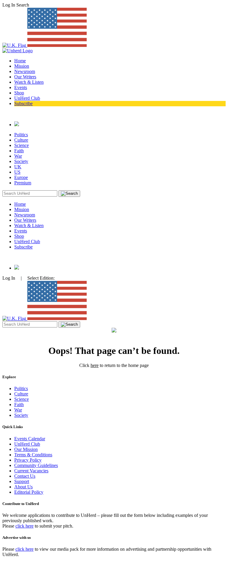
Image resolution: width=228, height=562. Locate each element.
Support (21, 481)
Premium (22, 182)
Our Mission (26, 449)
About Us (23, 486)
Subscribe (23, 103)
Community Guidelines (36, 465)
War (18, 156)
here (95, 365)
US (17, 172)
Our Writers (25, 76)
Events (20, 87)
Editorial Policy (28, 492)
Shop (19, 92)
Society (21, 161)
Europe (21, 177)
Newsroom (24, 71)
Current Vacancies (31, 470)
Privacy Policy (28, 460)
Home (20, 60)
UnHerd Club (27, 98)
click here (24, 525)
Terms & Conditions (33, 454)
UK (17, 166)
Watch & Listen (29, 82)
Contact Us (24, 476)
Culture (21, 140)
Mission (21, 66)
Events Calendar (29, 438)
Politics (21, 134)
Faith (19, 150)
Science (21, 145)
